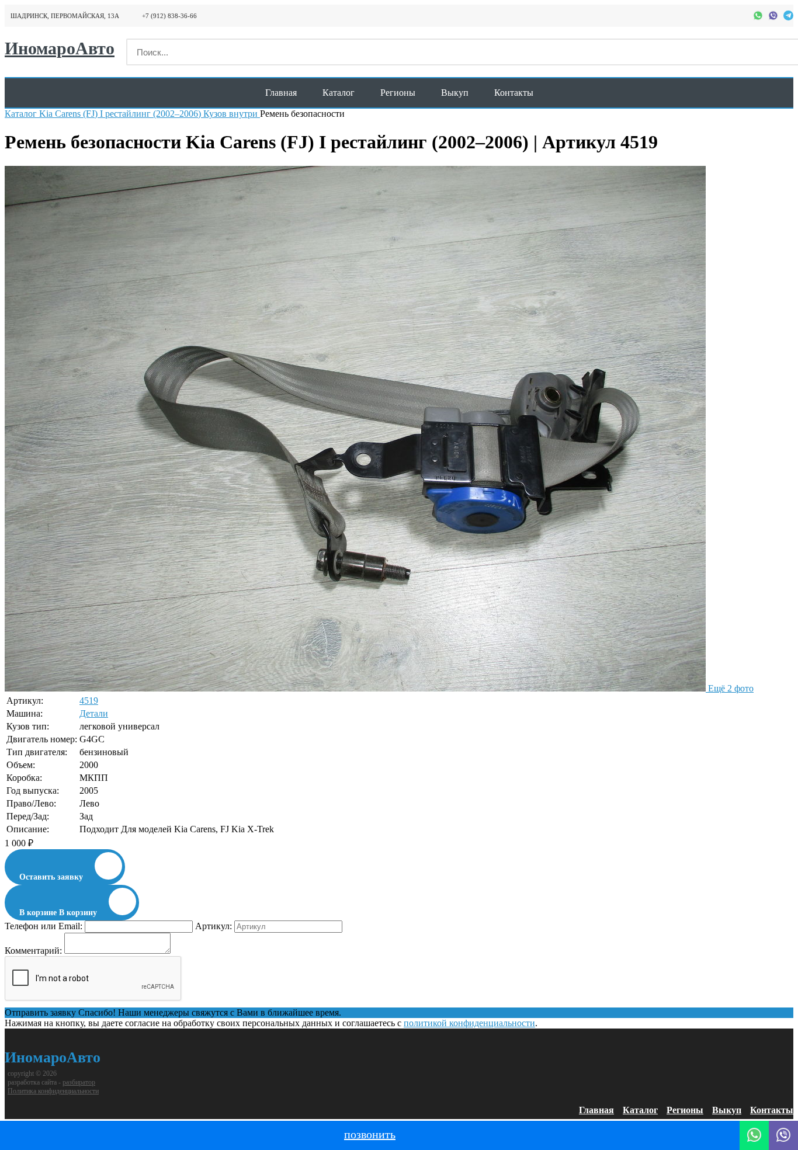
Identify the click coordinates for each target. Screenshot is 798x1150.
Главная (281, 93)
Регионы (397, 93)
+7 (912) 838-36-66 (169, 15)
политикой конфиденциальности (469, 1023)
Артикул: (213, 926)
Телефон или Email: (43, 926)
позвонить (369, 1134)
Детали (93, 713)
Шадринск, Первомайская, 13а (65, 15)
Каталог (338, 93)
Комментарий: (33, 951)
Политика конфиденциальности (53, 1091)
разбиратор (79, 1082)
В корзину (58, 912)
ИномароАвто (52, 1057)
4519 (88, 701)
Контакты (513, 93)
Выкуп (455, 93)
